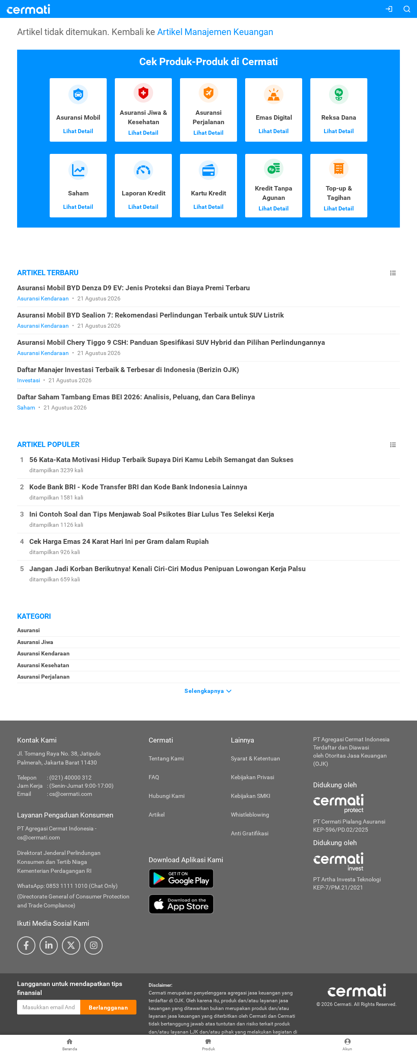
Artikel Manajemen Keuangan (215, 31)
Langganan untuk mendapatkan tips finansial (69, 988)
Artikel (157, 814)
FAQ (154, 777)
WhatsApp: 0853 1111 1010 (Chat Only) (67, 886)
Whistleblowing (250, 814)
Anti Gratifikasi (249, 833)
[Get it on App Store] (225, 904)
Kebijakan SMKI (250, 796)
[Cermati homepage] (356, 989)
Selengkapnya (205, 691)
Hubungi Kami (166, 796)
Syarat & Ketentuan (255, 758)
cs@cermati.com (70, 794)
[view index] (393, 273)
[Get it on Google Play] (225, 878)
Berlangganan (108, 1007)
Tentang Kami (166, 758)
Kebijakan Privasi (252, 777)
